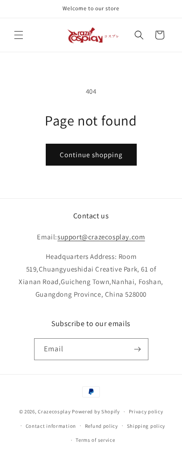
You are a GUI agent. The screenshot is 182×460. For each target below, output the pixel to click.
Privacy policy (146, 411)
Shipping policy (146, 426)
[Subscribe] (137, 349)
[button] (18, 35)
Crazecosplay (54, 411)
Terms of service (95, 440)
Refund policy (101, 426)
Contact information (51, 426)
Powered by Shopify (96, 411)
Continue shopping (91, 154)
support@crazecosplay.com (101, 236)
